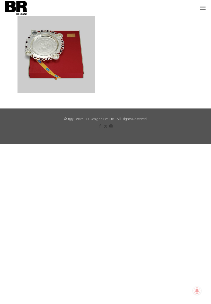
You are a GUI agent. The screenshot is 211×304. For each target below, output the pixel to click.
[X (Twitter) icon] (106, 126)
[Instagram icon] (111, 126)
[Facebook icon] (100, 126)
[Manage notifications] (197, 290)
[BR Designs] (16, 7)
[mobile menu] (202, 7)
